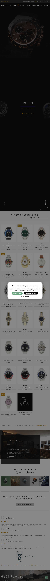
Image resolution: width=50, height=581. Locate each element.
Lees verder (34, 290)
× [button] (41, 283)
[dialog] (25, 290)
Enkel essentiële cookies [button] (31, 293)
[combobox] (39, 283)
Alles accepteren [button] (17, 293)
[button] (25, 296)
